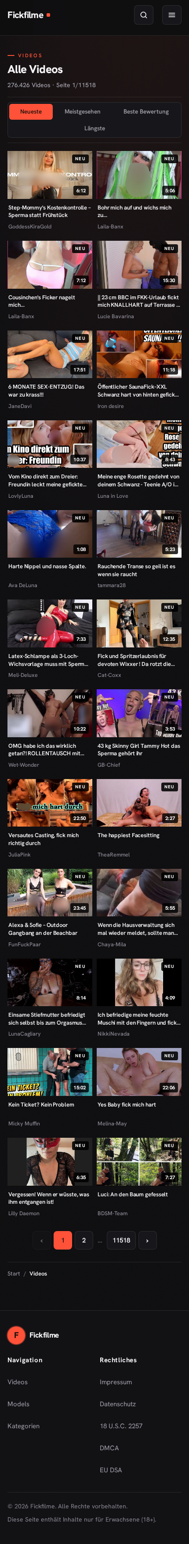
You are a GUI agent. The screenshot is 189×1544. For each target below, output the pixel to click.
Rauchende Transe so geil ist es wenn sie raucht (136, 570)
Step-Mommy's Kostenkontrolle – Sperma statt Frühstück (49, 211)
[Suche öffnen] (143, 15)
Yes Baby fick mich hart (127, 1104)
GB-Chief (109, 764)
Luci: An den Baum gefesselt (133, 1194)
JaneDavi (20, 406)
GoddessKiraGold (29, 226)
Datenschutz (118, 1404)
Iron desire (111, 406)
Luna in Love (113, 496)
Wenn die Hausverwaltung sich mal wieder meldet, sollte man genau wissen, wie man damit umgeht (136, 929)
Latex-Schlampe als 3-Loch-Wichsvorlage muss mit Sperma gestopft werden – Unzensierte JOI (47, 660)
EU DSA (111, 1470)
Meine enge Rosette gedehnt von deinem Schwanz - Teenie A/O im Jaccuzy (138, 480)
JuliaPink (19, 854)
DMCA (109, 1448)
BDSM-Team (112, 1213)
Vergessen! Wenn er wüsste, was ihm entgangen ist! (48, 1198)
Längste (94, 128)
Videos (17, 1382)
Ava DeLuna (22, 585)
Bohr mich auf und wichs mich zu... (134, 211)
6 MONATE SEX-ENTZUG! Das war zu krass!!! (46, 390)
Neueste (31, 111)
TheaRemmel (114, 854)
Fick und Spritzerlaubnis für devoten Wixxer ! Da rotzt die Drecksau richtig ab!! (134, 660)
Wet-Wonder (23, 764)
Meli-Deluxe (23, 675)
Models (18, 1404)
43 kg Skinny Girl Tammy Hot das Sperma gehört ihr (139, 749)
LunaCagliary (24, 1033)
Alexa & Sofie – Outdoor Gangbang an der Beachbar (42, 929)
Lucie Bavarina (116, 316)
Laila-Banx (111, 226)
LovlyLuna (20, 496)
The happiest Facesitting (129, 835)
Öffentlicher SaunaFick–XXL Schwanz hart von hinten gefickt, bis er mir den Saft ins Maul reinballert (138, 390)
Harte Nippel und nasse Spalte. (47, 566)
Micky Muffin (24, 1123)
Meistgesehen (83, 111)
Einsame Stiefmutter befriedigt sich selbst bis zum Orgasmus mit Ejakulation (46, 1018)
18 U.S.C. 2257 (121, 1426)
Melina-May (112, 1123)
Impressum (116, 1382)
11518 (121, 1240)
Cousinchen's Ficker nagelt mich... (41, 301)
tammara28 (112, 585)
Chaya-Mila (112, 944)
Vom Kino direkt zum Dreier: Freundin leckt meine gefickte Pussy (45, 480)
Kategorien (23, 1426)
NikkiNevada (114, 1033)
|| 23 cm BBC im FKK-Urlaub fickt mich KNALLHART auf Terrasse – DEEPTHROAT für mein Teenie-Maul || (138, 301)
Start (13, 1273)
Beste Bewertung (146, 111)
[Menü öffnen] (172, 15)
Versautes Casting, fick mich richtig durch (43, 839)
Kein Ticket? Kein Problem (41, 1104)
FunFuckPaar (24, 944)
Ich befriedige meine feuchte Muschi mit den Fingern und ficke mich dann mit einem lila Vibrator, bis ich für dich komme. (139, 1018)
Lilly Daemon (24, 1213)
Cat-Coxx (109, 675)
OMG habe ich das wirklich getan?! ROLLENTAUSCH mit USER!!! (44, 749)
